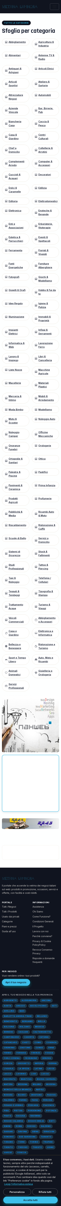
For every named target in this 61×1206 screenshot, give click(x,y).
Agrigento (10, 1000)
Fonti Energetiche (16, 265)
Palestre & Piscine (14, 474)
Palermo (9, 1100)
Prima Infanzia (46, 485)
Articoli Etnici (46, 68)
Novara (8, 1095)
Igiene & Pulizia (43, 305)
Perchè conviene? (42, 936)
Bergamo (27, 1021)
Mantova (26, 1079)
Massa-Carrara (46, 1079)
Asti (54, 1006)
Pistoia (18, 1110)
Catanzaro (10, 1042)
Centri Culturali (43, 136)
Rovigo (31, 1126)
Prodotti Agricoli (13, 500)
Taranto (46, 1137)
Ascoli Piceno (38, 1006)
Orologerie (44, 445)
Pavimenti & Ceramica (15, 487)
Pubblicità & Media (15, 513)
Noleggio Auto (46, 419)
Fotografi (14, 277)
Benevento (10, 1021)
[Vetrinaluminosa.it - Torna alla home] (20, 7)
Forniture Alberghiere (45, 265)
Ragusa (20, 1116)
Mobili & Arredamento (46, 398)
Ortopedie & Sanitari (16, 460)
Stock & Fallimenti (44, 553)
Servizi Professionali (16, 686)
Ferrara (21, 1053)
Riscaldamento (17, 525)
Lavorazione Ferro (45, 345)
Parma (23, 1100)
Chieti (25, 1042)
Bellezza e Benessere (15, 646)
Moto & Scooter (13, 421)
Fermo (7, 1053)
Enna (51, 1047)
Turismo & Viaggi (44, 606)
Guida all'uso (9, 931)
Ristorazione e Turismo (46, 646)
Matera (8, 1084)
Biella (41, 1021)
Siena (35, 1131)
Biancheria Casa (15, 123)
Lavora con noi (40, 931)
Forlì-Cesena (12, 1058)
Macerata (10, 1079)
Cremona (9, 1047)
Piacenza (48, 1105)
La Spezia (24, 1068)
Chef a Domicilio (14, 150)
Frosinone (31, 1058)
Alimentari (15, 55)
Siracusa (49, 1131)
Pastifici (43, 472)
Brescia (39, 1027)
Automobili (44, 95)
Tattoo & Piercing (43, 566)
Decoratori (44, 174)
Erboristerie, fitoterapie (45, 226)
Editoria (13, 201)
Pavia (35, 1100)
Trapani (48, 1142)
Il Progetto (38, 926)
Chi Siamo (38, 911)
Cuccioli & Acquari (14, 176)
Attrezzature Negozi (16, 97)
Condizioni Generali (43, 921)
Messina (22, 1084)
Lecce (50, 1068)
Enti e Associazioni (16, 226)
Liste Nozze (15, 369)
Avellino (9, 1011)
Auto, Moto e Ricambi (45, 659)
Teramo (8, 1142)
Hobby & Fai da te (47, 292)
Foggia (49, 1053)
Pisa (6, 1110)
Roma (19, 1126)
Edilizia (42, 187)
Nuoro (22, 1095)
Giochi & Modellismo (45, 279)
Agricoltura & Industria (46, 44)
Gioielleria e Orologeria (45, 672)
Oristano (36, 1095)
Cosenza (51, 1042)
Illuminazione (16, 316)
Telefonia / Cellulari (44, 580)
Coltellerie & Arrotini (45, 150)
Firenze (35, 1053)
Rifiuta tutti (45, 1192)
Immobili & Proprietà (44, 318)
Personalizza (17, 1192)
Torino (34, 1142)
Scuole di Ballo (17, 538)
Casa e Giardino (14, 633)
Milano (37, 1084)
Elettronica (15, 210)
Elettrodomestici (48, 201)
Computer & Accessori (45, 163)
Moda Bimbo (16, 409)
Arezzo (20, 1006)
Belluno (42, 1016)
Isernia (52, 1063)
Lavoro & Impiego (14, 358)
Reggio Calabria (13, 1121)
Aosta (7, 1006)
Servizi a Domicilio (43, 540)
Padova (51, 1095)
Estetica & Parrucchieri (16, 239)
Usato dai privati (10, 916)
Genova (46, 1058)
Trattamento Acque (16, 606)
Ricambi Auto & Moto (46, 513)
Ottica (42, 458)
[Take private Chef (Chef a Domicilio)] (30, 723)
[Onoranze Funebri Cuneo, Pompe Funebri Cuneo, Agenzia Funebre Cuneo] (30, 823)
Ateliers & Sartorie (44, 83)
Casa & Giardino (14, 136)
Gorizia (8, 1063)
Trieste (37, 1147)
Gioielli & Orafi (17, 290)
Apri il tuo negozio (16, 982)
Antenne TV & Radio (46, 57)
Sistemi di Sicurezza (14, 553)
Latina (38, 1068)
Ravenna (35, 1116)
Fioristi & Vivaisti (43, 252)
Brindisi (8, 1032)
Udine (50, 1147)
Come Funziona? (41, 916)
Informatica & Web (17, 345)
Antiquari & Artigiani (15, 70)
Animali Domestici (14, 672)
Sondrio (9, 1137)
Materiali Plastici (43, 385)
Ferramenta (15, 250)
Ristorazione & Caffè (46, 527)
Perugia (47, 1100)
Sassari (8, 1131)
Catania (44, 1037)
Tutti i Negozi (9, 906)
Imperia (39, 1063)
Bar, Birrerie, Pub (45, 110)
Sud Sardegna (27, 1137)
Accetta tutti (30, 1200)
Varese (8, 1152)
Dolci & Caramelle (15, 189)
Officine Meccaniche (45, 434)
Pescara (33, 1105)
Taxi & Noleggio (14, 580)
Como (37, 1042)
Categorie (7, 921)
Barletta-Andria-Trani (18, 1016)
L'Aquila (9, 1068)
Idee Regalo (16, 303)
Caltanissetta (42, 1032)
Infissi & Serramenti (45, 331)
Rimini (7, 1126)
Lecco (7, 1074)
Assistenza (38, 906)
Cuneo (39, 1047)
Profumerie (45, 498)
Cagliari (23, 1032)
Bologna (9, 1027)
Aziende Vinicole (13, 110)
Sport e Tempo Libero (17, 659)
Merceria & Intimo (15, 398)
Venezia (21, 1152)
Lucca (45, 1074)
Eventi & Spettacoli (44, 239)
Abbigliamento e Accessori (46, 620)
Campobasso (11, 1037)
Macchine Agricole (44, 371)
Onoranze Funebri (14, 447)
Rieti (51, 1121)
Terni (21, 1142)
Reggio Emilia (36, 1121)
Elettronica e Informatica (45, 633)
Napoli (40, 1089)
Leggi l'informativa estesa (18, 1184)
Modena (50, 1084)
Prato (7, 1116)
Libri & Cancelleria (45, 358)
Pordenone (34, 1110)
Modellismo (45, 409)
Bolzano (25, 1027)
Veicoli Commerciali (16, 620)
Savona (22, 1131)
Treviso (22, 1147)
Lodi (33, 1074)
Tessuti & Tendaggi (14, 593)
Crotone (25, 1047)
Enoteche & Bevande (45, 212)
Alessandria (29, 1000)
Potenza (51, 1110)
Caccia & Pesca (43, 123)
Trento (8, 1147)
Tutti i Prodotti (9, 911)
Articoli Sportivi (13, 83)
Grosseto (24, 1063)
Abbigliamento (17, 42)
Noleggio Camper (14, 434)
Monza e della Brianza (17, 1089)
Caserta (29, 1037)
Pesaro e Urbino (13, 1105)
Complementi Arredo (16, 163)
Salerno (46, 1126)
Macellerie (15, 383)
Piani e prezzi (9, 926)
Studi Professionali (16, 566)
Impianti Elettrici (13, 331)
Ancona (46, 1000)
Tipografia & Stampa (45, 593)
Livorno (21, 1074)
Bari (22, 1011)
